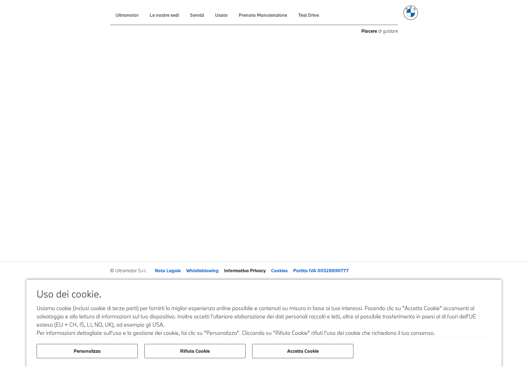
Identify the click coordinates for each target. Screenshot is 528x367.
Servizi (197, 15)
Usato (221, 15)
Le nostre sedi (164, 15)
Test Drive (308, 15)
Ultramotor (127, 15)
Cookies (279, 270)
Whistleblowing (202, 270)
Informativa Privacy (245, 270)
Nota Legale (168, 270)
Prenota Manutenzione (263, 15)
